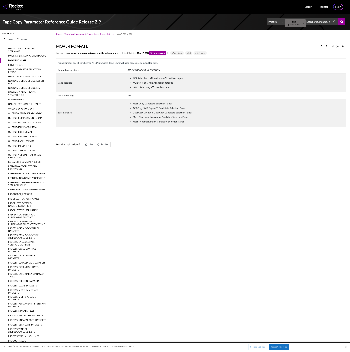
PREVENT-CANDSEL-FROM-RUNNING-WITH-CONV (22, 216)
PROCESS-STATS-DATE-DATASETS (25, 315)
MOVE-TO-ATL (15, 64)
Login (338, 6)
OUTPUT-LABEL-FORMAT (21, 141)
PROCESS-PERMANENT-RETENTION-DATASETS (27, 305)
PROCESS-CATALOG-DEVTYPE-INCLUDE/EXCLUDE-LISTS (23, 236)
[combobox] (307, 21)
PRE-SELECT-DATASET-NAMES (23, 198)
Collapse (23, 39)
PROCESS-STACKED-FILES (21, 310)
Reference (200, 53)
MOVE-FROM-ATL (17, 60)
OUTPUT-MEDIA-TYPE (19, 145)
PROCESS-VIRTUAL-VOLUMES (23, 336)
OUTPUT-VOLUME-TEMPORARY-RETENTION (25, 156)
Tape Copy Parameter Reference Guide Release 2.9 (87, 34)
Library (308, 6)
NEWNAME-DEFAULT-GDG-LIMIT (25, 87)
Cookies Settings (257, 347)
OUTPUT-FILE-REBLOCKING (22, 136)
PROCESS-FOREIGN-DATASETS (24, 281)
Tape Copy (178, 53)
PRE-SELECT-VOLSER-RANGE (23, 210)
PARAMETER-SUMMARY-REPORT (25, 161)
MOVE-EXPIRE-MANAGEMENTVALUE (27, 55)
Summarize (159, 53)
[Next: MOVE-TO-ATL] (326, 46)
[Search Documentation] (341, 21)
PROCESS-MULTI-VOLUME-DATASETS (22, 298)
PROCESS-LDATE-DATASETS (22, 285)
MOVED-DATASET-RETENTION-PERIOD (24, 70)
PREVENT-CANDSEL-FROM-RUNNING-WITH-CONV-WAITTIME (26, 223)
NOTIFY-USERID (16, 99)
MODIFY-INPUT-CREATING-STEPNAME (22, 50)
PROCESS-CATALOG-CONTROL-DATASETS (24, 229)
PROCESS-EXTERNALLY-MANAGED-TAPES (26, 275)
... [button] (113, 34)
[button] (304, 23)
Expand (10, 39)
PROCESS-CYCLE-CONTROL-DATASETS (22, 250)
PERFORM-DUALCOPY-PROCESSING (26, 173)
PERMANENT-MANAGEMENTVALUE (26, 189)
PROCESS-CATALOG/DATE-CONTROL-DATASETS (21, 243)
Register (324, 6)
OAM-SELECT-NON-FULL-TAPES (24, 104)
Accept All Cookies (279, 347)
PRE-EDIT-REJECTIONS (20, 194)
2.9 (189, 53)
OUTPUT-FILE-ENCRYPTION (22, 127)
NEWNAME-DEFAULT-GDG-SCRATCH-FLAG (22, 93)
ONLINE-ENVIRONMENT (21, 108)
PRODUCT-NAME (17, 340)
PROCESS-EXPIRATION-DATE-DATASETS (23, 268)
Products (272, 21)
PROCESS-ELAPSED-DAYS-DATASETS (27, 262)
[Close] (346, 347)
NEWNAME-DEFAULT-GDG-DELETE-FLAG (26, 82)
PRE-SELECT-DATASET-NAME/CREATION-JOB (20, 204)
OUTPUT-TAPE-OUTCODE (21, 150)
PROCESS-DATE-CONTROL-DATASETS (22, 257)
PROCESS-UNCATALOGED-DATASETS (27, 320)
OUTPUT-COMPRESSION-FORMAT (26, 117)
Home (59, 34)
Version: (59, 53)
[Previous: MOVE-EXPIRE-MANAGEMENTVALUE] (321, 46)
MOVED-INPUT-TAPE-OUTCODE (24, 76)
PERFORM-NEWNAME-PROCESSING (26, 178)
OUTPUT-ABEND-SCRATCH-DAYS (25, 113)
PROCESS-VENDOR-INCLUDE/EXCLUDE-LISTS (21, 330)
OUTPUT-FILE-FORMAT (20, 131)
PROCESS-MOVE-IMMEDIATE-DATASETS (23, 291)
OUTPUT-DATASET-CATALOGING (25, 122)
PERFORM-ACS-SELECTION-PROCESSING (22, 167)
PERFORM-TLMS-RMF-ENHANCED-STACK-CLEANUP (26, 184)
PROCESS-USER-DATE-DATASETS (25, 324)
